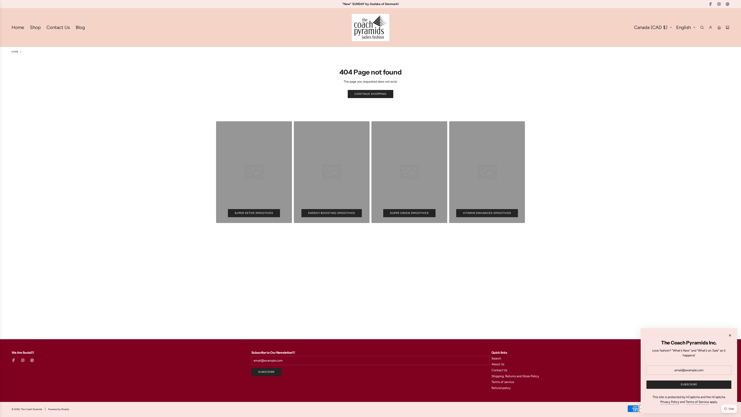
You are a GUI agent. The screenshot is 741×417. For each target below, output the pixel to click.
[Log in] (710, 27)
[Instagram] (719, 4)
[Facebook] (710, 4)
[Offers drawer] (719, 27)
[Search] (702, 27)
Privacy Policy (669, 402)
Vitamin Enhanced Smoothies (487, 213)
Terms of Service (697, 402)
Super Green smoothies (409, 213)
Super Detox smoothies (254, 213)
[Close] (730, 335)
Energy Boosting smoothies (331, 213)
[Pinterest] (727, 4)
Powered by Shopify (58, 409)
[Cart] (727, 27)
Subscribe (266, 372)
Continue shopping (370, 94)
